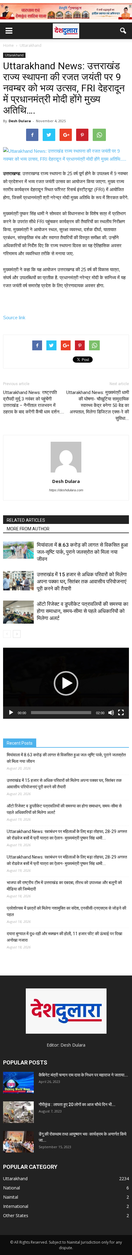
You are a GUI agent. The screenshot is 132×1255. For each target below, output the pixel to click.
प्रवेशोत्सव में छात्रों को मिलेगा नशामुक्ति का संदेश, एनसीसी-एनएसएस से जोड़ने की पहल (66, 911)
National (11, 1188)
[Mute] (111, 713)
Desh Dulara (20, 121)
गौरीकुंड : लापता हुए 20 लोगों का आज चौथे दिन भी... (77, 1104)
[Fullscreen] (121, 713)
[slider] (61, 712)
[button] (123, 30)
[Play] (11, 713)
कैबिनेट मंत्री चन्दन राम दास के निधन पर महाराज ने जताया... (83, 1074)
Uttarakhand (14, 55)
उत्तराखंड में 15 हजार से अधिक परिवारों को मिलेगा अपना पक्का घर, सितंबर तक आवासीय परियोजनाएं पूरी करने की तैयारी (82, 581)
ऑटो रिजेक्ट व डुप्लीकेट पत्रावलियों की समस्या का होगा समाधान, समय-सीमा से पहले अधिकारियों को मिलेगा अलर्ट (82, 611)
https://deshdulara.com (66, 490)
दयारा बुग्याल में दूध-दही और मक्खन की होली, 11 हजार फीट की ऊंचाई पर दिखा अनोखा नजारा (64, 937)
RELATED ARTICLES (26, 520)
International (15, 1206)
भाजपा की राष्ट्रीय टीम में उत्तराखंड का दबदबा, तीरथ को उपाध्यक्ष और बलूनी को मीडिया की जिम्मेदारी (64, 885)
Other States (15, 1215)
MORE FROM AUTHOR (28, 528)
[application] (66, 683)
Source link (14, 317)
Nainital (10, 1197)
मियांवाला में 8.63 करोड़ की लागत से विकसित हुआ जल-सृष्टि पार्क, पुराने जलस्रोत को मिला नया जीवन (82, 552)
